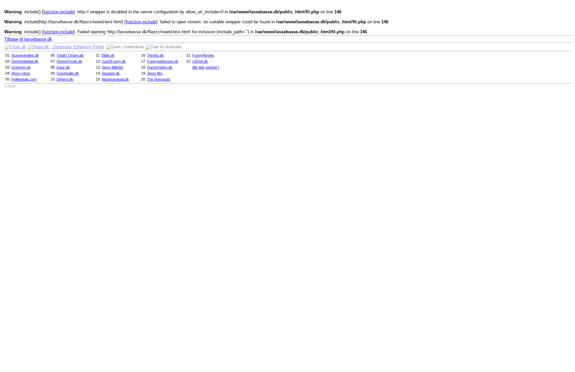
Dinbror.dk (65, 79)
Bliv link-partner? (205, 67)
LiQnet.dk (200, 61)
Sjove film (154, 73)
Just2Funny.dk (114, 61)
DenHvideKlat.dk (24, 61)
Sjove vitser (20, 73)
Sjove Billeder (112, 67)
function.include (58, 11)
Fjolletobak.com (24, 79)
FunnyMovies (203, 55)
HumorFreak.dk (69, 61)
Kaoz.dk (63, 67)
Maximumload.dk (115, 79)
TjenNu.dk (155, 55)
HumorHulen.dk (159, 67)
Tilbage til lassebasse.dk (28, 39)
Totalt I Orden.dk (70, 55)
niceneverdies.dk (25, 55)
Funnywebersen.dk (162, 61)
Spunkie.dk (111, 73)
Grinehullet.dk (68, 73)
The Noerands (158, 79)
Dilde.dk (107, 55)
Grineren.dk (21, 67)
